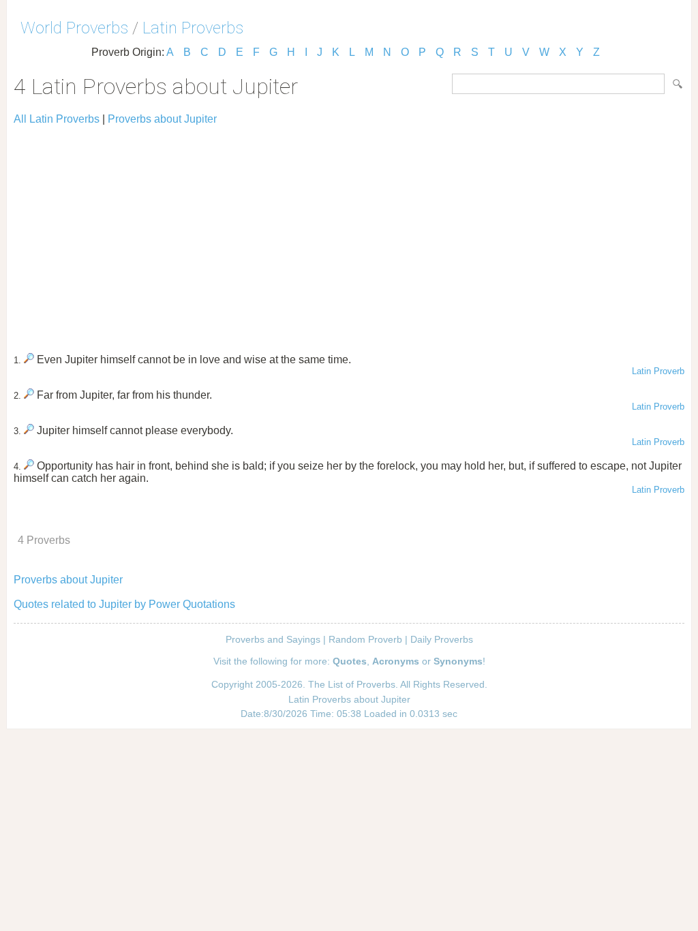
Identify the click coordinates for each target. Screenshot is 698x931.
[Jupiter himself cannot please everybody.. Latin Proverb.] (29, 430)
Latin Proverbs (192, 27)
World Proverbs (74, 27)
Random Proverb (365, 639)
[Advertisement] (349, 233)
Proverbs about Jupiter (162, 119)
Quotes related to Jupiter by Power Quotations (124, 604)
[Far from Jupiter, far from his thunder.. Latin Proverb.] (29, 395)
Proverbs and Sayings (273, 639)
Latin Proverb (658, 371)
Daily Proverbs (441, 639)
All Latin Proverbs (57, 119)
